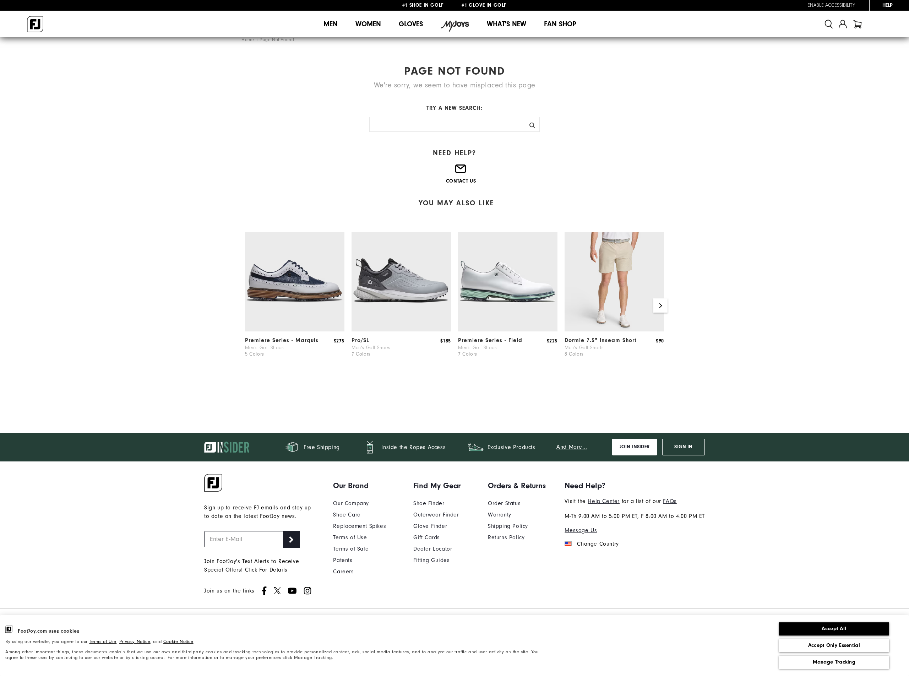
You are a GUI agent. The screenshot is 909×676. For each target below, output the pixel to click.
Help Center (604, 501)
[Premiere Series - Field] (507, 329)
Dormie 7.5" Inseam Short (601, 340)
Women (368, 24)
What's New (506, 24)
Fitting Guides (431, 560)
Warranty (499, 515)
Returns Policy (506, 537)
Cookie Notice (178, 641)
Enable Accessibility (831, 5)
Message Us (581, 530)
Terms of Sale (351, 549)
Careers (343, 571)
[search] (829, 24)
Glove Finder (430, 526)
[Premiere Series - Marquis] (294, 329)
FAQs (669, 501)
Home (248, 39)
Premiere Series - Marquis (282, 340)
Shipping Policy (508, 526)
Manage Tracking (834, 662)
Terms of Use (102, 641)
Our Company (351, 503)
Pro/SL (360, 340)
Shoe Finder (429, 503)
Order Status (504, 503)
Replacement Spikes (359, 526)
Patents (342, 560)
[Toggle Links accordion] (359, 485)
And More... (571, 447)
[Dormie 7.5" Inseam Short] (614, 329)
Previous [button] (248, 305)
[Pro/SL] (401, 329)
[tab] (857, 24)
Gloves (411, 24)
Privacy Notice (134, 641)
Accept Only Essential (834, 645)
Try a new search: (454, 108)
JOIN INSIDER (634, 447)
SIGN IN (683, 447)
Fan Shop (560, 24)
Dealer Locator (432, 549)
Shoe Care (346, 515)
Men (330, 24)
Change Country (598, 544)
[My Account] (843, 24)
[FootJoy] (35, 24)
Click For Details (266, 570)
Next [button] (660, 305)
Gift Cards (426, 537)
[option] (294, 305)
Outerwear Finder (436, 515)
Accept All (834, 629)
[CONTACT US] (461, 171)
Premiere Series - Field (490, 340)
